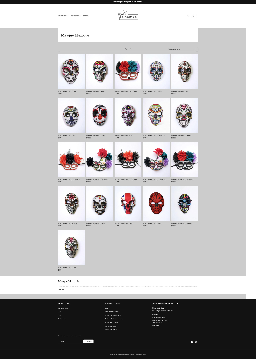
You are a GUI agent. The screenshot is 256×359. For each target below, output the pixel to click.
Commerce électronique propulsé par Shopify (134, 354)
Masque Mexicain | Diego (95, 135)
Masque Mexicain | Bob (66, 135)
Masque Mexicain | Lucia (67, 267)
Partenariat (61, 319)
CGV (106, 308)
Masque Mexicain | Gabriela (181, 223)
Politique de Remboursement (114, 319)
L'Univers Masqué (118, 354)
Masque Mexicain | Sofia (95, 91)
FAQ (59, 312)
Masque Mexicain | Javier (95, 223)
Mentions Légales (110, 326)
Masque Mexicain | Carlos (67, 223)
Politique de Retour (111, 330)
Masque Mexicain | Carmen (181, 135)
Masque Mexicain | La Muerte (126, 91)
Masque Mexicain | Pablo (152, 91)
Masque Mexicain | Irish (123, 223)
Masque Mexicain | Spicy (152, 223)
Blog (59, 315)
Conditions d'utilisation (112, 312)
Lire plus (61, 289)
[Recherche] (188, 16)
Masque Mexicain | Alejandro (153, 135)
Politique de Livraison (111, 322)
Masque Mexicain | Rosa (180, 91)
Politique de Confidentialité (113, 315)
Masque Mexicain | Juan (67, 91)
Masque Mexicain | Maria (124, 135)
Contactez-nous (63, 308)
